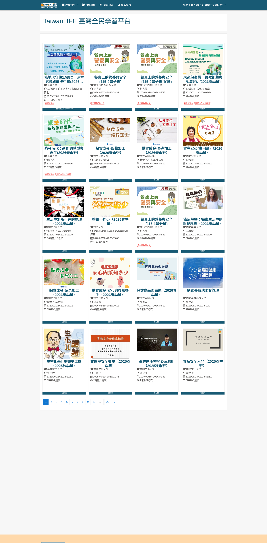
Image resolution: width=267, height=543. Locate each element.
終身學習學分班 (97, 103)
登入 (199, 5)
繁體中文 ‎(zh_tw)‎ (214, 5)
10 (94, 402)
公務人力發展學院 (202, 103)
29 (107, 402)
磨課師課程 (49, 103)
